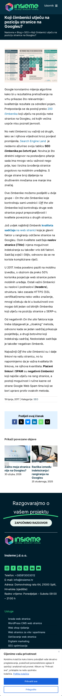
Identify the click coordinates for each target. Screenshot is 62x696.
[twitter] (25, 568)
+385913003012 (25, 575)
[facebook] (13, 568)
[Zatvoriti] (59, 651)
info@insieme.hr (23, 579)
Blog (19, 32)
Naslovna (9, 32)
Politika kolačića (21, 673)
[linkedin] (32, 568)
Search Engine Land (33, 141)
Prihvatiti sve (31, 681)
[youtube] (38, 568)
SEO (26, 32)
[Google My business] (19, 568)
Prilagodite (31, 689)
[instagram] (7, 568)
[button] (7, 464)
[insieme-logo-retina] (22, 3)
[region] (31, 672)
